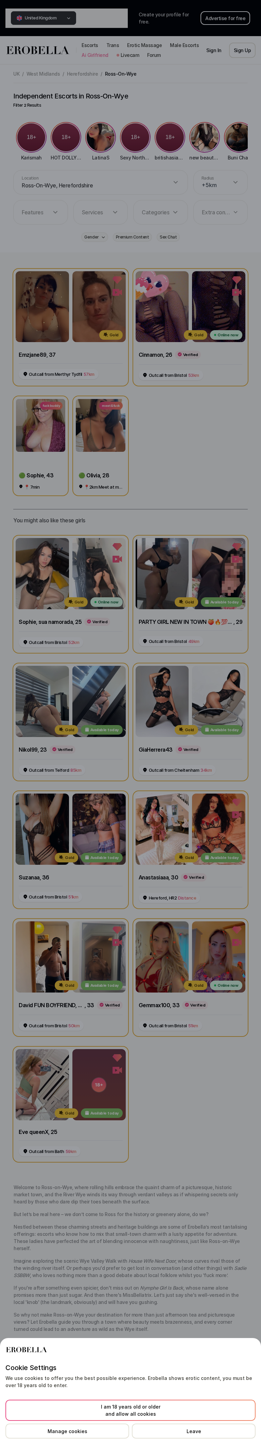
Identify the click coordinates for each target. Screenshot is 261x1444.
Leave (194, 1431)
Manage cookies (67, 1431)
